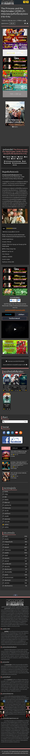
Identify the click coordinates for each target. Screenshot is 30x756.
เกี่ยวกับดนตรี (7, 569)
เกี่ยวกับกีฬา (7, 580)
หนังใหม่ (6, 524)
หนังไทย (6, 527)
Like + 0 (14, 300)
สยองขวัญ (7, 566)
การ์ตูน (6, 494)
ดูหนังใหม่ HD (7, 505)
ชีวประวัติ (6, 544)
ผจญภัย (6, 539)
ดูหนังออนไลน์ (8, 163)
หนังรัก (14, 158)
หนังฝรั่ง (6, 516)
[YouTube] (16, 432)
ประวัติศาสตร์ (7, 156)
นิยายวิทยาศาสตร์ (8, 577)
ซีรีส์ (5, 497)
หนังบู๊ (5, 536)
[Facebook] (4, 432)
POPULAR (14, 448)
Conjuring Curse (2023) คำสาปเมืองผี (15, 361)
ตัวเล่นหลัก (8, 314)
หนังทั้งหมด (7, 513)
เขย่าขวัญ (6, 583)
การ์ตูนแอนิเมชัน (8, 541)
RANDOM (6, 448)
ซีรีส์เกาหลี (7, 502)
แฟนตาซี (6, 561)
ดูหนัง (24, 161)
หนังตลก (21, 156)
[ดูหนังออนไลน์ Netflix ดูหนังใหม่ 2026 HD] (7, 3)
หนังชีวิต (6, 552)
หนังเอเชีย (20, 158)
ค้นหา (25, 421)
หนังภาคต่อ (7, 519)
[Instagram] (12, 432)
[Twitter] (8, 432)
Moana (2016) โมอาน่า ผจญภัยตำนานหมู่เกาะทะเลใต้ (14, 364)
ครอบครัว (6, 558)
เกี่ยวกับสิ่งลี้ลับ (8, 572)
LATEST (24, 448)
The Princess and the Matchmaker (13, 161)
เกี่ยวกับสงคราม (8, 585)
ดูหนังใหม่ (6, 631)
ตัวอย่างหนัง (7, 508)
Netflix (6, 491)
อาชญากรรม (7, 550)
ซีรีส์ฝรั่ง (6, 499)
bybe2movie (4, 23)
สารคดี (6, 555)
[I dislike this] (19, 300)
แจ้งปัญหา (21, 314)
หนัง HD (12, 23)
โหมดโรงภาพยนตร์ (14, 318)
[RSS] (20, 432)
